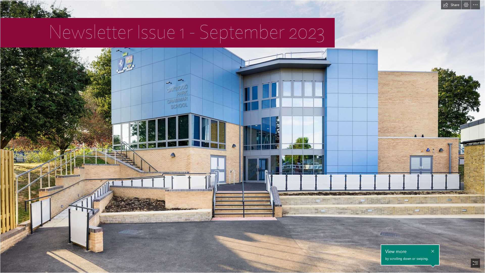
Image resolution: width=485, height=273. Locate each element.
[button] (451, 4)
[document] (242, 136)
